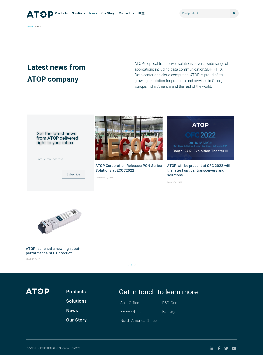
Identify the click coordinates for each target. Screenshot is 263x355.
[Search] (234, 13)
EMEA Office (131, 311)
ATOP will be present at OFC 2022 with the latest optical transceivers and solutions (199, 170)
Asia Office (129, 303)
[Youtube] (234, 348)
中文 (142, 13)
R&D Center (172, 303)
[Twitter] (226, 348)
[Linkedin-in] (211, 348)
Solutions (78, 13)
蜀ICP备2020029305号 (66, 347)
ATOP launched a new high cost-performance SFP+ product (53, 251)
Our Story (108, 13)
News (93, 13)
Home (30, 26)
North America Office (138, 320)
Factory (168, 311)
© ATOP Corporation (39, 347)
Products (61, 13)
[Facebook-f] (219, 348)
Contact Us (126, 13)
